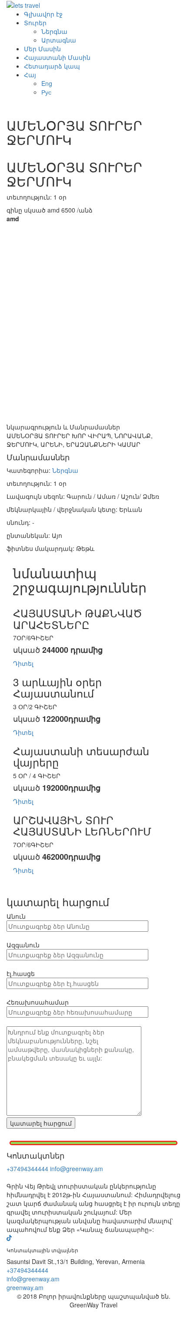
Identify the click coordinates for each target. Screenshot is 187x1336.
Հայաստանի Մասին (57, 57)
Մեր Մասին (42, 48)
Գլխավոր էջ (43, 14)
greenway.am (25, 1287)
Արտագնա (58, 40)
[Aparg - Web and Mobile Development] (93, 1322)
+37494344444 (27, 1168)
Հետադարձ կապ (52, 66)
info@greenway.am (76, 1168)
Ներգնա (54, 31)
